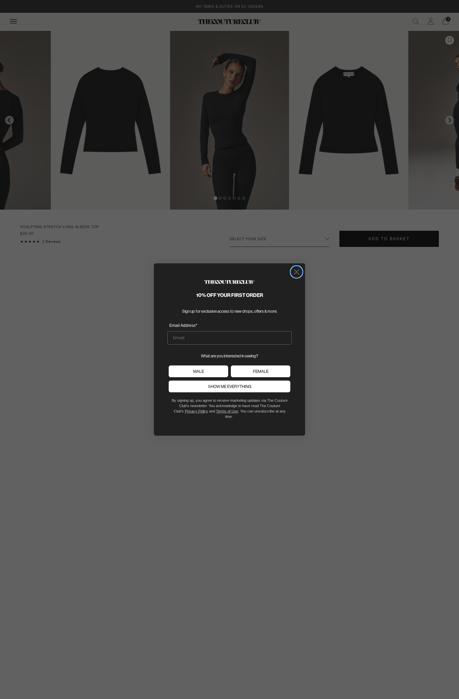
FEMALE (260, 371)
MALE (198, 371)
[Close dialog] (296, 272)
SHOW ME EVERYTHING (229, 386)
